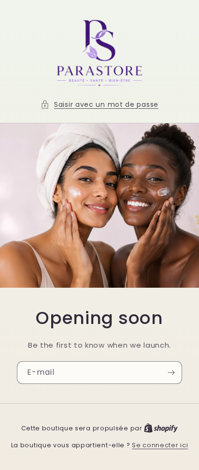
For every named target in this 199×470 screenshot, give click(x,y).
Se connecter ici (160, 445)
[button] (99, 105)
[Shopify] (161, 428)
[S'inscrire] (171, 372)
